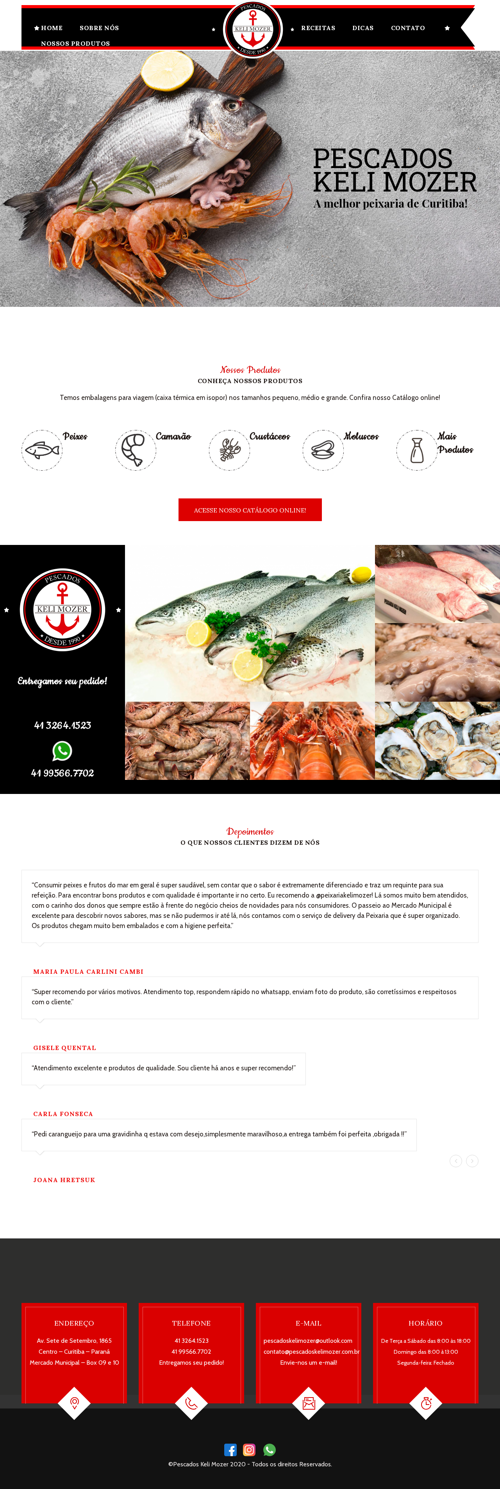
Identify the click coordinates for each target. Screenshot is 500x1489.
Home (51, 28)
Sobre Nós (99, 28)
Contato (408, 28)
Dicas (363, 28)
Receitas (318, 28)
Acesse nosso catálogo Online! (250, 510)
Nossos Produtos (75, 43)
